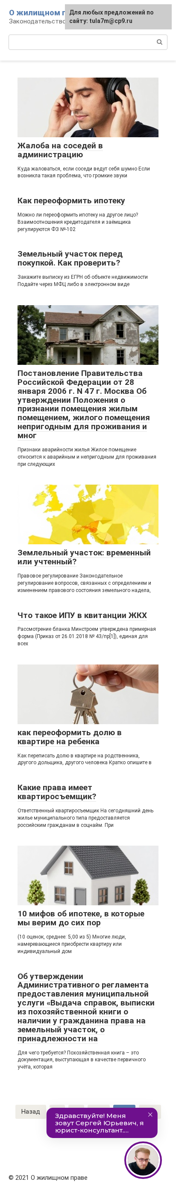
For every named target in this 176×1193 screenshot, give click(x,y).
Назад (30, 1111)
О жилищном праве (46, 12)
